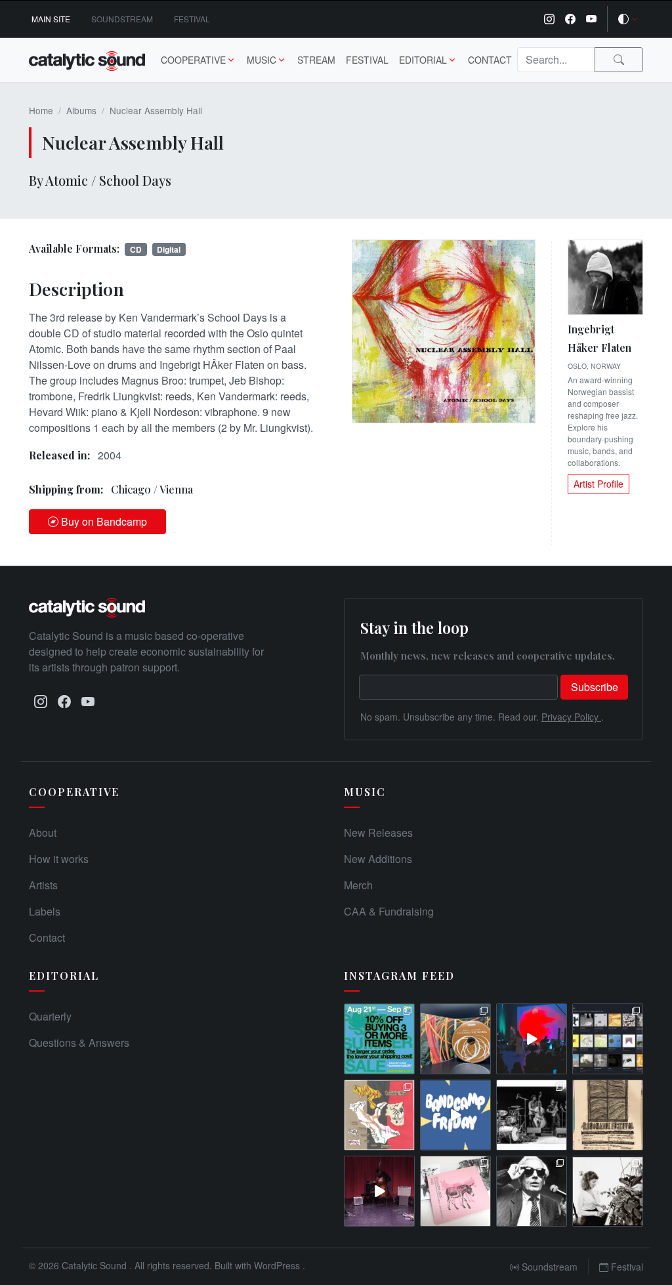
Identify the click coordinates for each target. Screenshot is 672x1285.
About (42, 832)
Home (41, 110)
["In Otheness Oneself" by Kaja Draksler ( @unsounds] (607, 1191)
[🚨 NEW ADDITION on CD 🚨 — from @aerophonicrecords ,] (455, 1038)
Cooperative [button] (193, 59)
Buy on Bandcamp (104, 521)
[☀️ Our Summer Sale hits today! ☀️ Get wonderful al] (379, 1038)
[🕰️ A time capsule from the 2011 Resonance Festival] (607, 1115)
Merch (358, 885)
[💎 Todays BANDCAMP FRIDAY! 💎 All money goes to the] (455, 1115)
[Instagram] (549, 19)
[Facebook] (570, 19)
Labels (44, 911)
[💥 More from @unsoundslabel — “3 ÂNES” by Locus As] (455, 1191)
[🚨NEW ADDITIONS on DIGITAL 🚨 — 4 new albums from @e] (379, 1115)
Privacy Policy (571, 716)
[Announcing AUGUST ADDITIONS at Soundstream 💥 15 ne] (607, 1038)
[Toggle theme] (628, 19)
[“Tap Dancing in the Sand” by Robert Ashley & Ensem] (531, 1191)
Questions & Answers (79, 1042)
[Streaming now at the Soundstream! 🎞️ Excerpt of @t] (379, 1191)
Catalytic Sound (95, 1265)
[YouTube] (591, 19)
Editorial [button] (423, 59)
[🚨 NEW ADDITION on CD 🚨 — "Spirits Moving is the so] (531, 1115)
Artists (43, 885)
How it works (59, 858)
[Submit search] (619, 59)
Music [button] (261, 59)
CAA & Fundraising (389, 911)
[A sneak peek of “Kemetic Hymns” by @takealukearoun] (531, 1038)
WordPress (278, 1265)
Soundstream (122, 18)
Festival (192, 18)
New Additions (378, 858)
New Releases (378, 832)
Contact (490, 59)
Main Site (51, 18)
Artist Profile (598, 483)
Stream (316, 59)
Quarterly (50, 1016)
